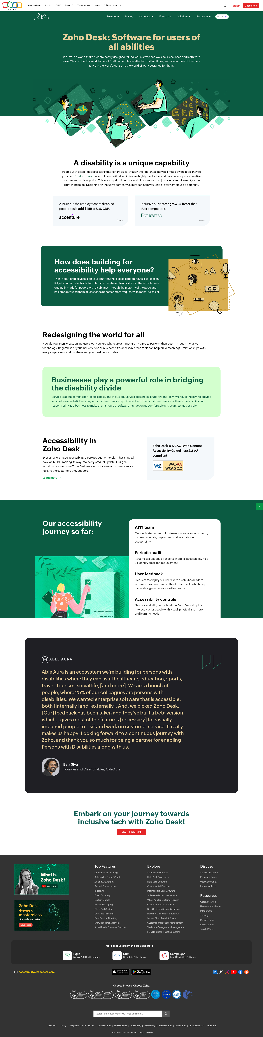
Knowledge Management (107, 923)
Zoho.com (12, 6)
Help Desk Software (157, 882)
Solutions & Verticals (157, 872)
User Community (208, 882)
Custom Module (102, 900)
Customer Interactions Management (165, 923)
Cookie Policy (180, 1026)
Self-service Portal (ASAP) (107, 877)
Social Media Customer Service (110, 927)
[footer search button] (166, 1014)
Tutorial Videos (207, 929)
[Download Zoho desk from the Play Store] (141, 972)
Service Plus (34, 5)
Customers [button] (145, 16)
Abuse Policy (212, 1026)
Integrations (206, 911)
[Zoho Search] (225, 6)
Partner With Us (208, 886)
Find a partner (207, 924)
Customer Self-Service (158, 886)
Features (112, 16)
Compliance (74, 1026)
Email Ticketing (102, 895)
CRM (58, 5)
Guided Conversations (106, 886)
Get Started (251, 5)
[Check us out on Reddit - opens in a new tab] (246, 972)
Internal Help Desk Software (161, 891)
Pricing (129, 16)
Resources (202, 16)
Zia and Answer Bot (104, 882)
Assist (48, 5)
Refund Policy (149, 1026)
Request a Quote (208, 877)
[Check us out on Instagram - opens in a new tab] (227, 972)
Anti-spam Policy (104, 1026)
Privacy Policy (135, 1026)
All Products (110, 5)
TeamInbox (83, 5)
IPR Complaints (88, 1026)
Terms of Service (120, 1026)
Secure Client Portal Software (161, 918)
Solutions (182, 16)
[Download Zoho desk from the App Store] (121, 972)
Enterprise (165, 16)
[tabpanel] (114, 706)
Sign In (236, 5)
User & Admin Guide (210, 906)
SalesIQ (69, 5)
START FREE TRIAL (131, 832)
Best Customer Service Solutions (163, 909)
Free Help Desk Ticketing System (163, 932)
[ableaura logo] (57, 662)
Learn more (50, 477)
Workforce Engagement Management (165, 927)
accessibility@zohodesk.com (37, 971)
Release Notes (207, 920)
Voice (97, 5)
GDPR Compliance (196, 1026)
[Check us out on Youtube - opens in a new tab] (234, 972)
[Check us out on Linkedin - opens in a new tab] (215, 972)
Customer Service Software (160, 904)
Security (63, 1026)
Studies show (83, 176)
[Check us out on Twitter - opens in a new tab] (221, 972)
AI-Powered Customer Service (162, 895)
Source (120, 220)
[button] (259, 506)
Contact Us (52, 1026)
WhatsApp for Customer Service (163, 900)
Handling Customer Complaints (163, 913)
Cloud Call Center (103, 909)
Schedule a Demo (209, 872)
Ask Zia (220, 16)
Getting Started (208, 902)
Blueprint (99, 891)
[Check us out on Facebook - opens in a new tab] (240, 972)
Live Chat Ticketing (104, 913)
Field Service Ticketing (106, 918)
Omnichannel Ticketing (106, 872)
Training (204, 915)
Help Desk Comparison (158, 877)
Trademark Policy (165, 1026)
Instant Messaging (104, 904)
